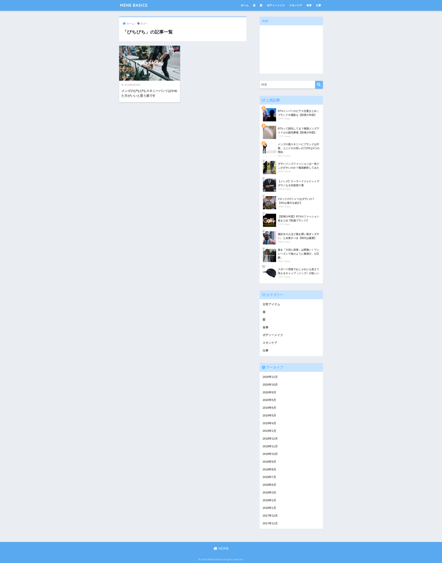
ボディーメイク (276, 5)
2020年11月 (270, 377)
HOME (223, 548)
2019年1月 (269, 431)
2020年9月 (269, 392)
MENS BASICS (134, 5)
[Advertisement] (291, 49)
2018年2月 (269, 500)
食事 (309, 5)
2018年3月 (269, 492)
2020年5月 (269, 400)
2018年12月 (270, 438)
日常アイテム (271, 304)
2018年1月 (269, 508)
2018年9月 (269, 461)
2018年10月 (270, 454)
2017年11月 (270, 523)
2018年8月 (269, 469)
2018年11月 (270, 446)
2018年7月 (269, 477)
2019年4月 (269, 423)
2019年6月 (269, 407)
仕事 (318, 5)
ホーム (245, 5)
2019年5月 (269, 415)
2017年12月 (270, 515)
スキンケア (295, 5)
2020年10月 (270, 384)
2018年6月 (269, 484)
